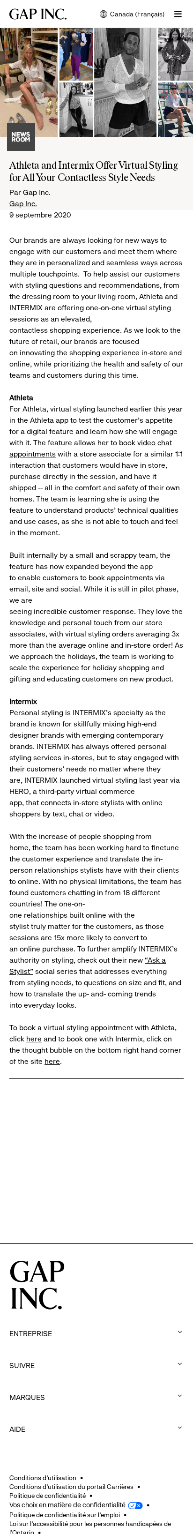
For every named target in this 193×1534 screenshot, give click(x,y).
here (34, 1038)
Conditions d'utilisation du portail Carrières (71, 1486)
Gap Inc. (23, 203)
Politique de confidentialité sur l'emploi (64, 1515)
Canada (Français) (132, 14)
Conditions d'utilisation (42, 1478)
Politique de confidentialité (47, 1495)
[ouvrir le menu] (178, 14)
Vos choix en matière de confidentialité (67, 1505)
